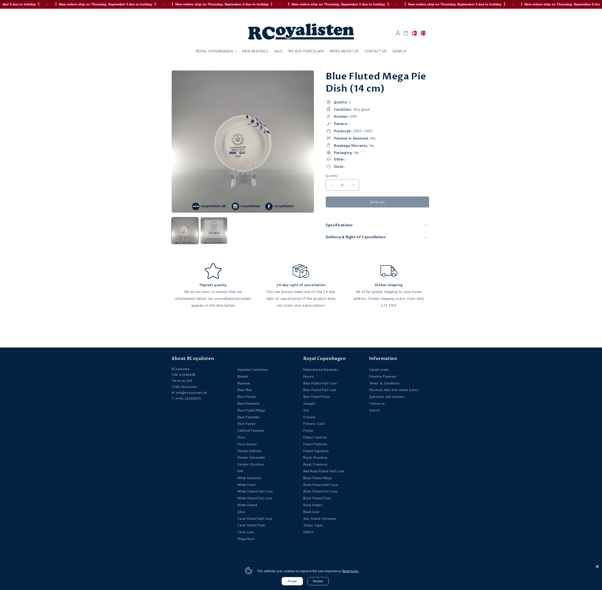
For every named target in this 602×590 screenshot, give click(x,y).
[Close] (597, 566)
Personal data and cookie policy (394, 390)
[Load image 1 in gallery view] (185, 230)
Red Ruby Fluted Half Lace (323, 471)
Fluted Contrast (315, 437)
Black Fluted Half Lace (320, 485)
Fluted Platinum (315, 444)
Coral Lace (246, 532)
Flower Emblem (250, 451)
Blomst (243, 376)
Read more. (350, 571)
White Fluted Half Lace (255, 491)
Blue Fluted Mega (251, 410)
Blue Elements (249, 403)
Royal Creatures (315, 464)
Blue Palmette (248, 417)
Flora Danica (247, 444)
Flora (242, 437)
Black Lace (311, 512)
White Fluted (247, 505)
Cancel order (379, 369)
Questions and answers (387, 397)
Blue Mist (245, 390)
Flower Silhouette (251, 457)
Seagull (309, 403)
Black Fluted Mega (317, 478)
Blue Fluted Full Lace (319, 390)
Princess (309, 417)
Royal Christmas (315, 457)
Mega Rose (246, 539)
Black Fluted (312, 505)
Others (308, 532)
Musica (308, 376)
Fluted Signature (316, 451)
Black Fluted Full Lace (320, 491)
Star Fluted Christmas (319, 518)
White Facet (247, 485)
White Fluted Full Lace (255, 498)
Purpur (308, 430)
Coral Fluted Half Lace (255, 518)
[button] (216, 51)
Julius (242, 512)
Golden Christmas (251, 464)
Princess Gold (314, 424)
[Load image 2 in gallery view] (214, 230)
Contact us (377, 403)
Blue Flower (247, 397)
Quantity (331, 176)
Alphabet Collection (253, 369)
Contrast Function (251, 430)
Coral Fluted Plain (251, 525)
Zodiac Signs (313, 525)
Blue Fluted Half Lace (320, 383)
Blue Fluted (246, 424)
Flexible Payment (382, 376)
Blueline (244, 383)
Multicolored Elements (320, 369)
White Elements (249, 478)
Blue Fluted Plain (316, 397)
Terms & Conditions (384, 383)
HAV (241, 471)
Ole (306, 410)
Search (374, 410)
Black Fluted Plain (317, 498)
